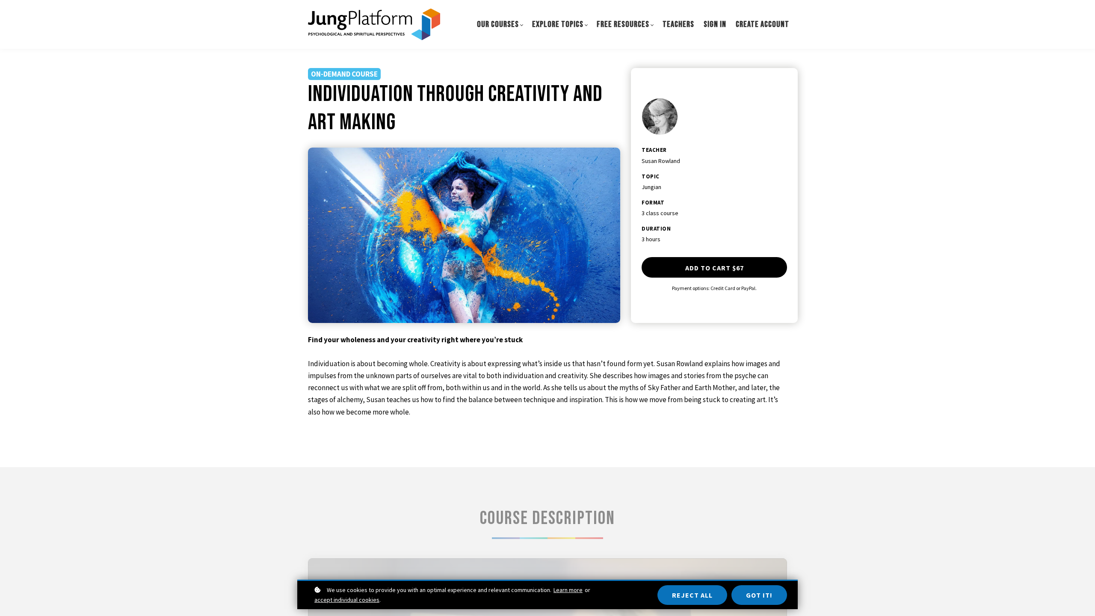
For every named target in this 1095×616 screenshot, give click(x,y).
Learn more (568, 590)
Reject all (692, 595)
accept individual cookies (346, 600)
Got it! (759, 595)
